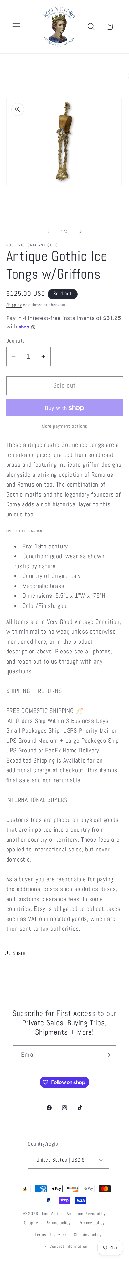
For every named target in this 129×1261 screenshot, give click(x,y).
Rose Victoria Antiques (62, 1213)
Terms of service (50, 1234)
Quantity (15, 340)
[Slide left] (48, 232)
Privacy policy (92, 1222)
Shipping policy (88, 1234)
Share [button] (19, 952)
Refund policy (58, 1222)
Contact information (68, 1246)
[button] (16, 27)
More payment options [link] (64, 426)
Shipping (14, 304)
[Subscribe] (107, 1055)
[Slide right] (80, 232)
